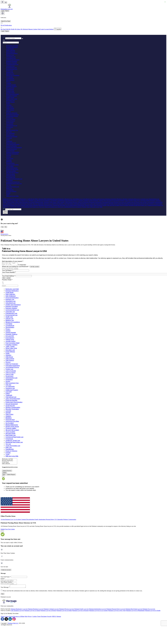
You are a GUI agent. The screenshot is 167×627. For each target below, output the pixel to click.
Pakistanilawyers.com (7, 9)
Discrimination (10, 80)
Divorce (8, 111)
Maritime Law (10, 74)
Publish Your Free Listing (8, 529)
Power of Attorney (11, 191)
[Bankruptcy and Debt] (9, 459)
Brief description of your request (12, 261)
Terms (39, 616)
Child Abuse (9, 106)
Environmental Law (11, 69)
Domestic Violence (11, 86)
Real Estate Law (10, 177)
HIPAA (54, 616)
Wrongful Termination (12, 153)
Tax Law (8, 185)
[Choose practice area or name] (22, 38)
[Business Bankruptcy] (9, 460)
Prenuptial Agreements (12, 114)
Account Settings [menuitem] (48, 29)
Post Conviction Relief (12, 94)
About (2, 616)
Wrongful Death (10, 175)
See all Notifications (6, 25)
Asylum (8, 128)
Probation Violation (11, 95)
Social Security (10, 150)
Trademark (9, 141)
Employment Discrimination (14, 147)
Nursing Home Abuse (12, 169)
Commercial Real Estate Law (14, 179)
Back (4, 474)
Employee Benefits (11, 146)
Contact (7, 616)
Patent (8, 139)
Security (49, 616)
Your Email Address (8, 276)
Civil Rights (9, 77)
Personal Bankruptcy (12, 53)
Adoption (8, 105)
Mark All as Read (5, 21)
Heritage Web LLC (13, 623)
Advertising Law (11, 56)
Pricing (11, 616)
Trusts (8, 194)
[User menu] (1, 27)
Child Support (10, 110)
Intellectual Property (11, 136)
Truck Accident (10, 174)
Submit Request (11, 474)
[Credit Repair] (9, 462)
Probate (8, 193)
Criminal (8, 83)
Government (9, 124)
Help (26, 616)
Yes (2, 227)
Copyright (9, 138)
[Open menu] (2, 2)
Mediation (9, 161)
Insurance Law (10, 135)
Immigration (9, 127)
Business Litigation (11, 63)
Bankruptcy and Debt (12, 45)
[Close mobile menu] (6, 3)
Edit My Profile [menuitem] (10, 29)
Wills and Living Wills (12, 196)
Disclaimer (44, 616)
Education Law (10, 100)
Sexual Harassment (11, 149)
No (5, 227)
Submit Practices (7, 470)
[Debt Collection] (9, 463)
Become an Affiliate (18, 616)
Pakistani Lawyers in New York (117, 610)
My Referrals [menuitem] (24, 29)
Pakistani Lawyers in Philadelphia (135, 610)
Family (8, 103)
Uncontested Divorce (12, 116)
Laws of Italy (10, 122)
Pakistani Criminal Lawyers (51, 609)
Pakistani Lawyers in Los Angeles (98, 610)
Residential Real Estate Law (14, 183)
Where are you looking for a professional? (15, 266)
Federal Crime (10, 91)
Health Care (9, 70)
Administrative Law (11, 125)
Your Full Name (7, 270)
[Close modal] (2, 531)
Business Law (10, 55)
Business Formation (11, 61)
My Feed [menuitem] (3, 29)
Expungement (10, 89)
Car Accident (9, 166)
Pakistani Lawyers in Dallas (64, 610)
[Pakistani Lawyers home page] (9, 7)
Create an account (6, 569)
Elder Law (9, 188)
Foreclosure (9, 180)
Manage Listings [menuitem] (32, 29)
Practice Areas (7, 280)
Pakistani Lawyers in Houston (80, 610)
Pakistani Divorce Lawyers (66, 609)
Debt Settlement (10, 52)
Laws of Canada (10, 119)
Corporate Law (10, 66)
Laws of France (10, 121)
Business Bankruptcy (12, 47)
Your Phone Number (9, 272)
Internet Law (9, 72)
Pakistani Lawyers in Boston (48, 610)
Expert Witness (10, 102)
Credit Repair (10, 48)
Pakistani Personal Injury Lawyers (115, 609)
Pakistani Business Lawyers (35, 609)
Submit (4, 472)
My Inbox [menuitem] (17, 29)
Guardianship (10, 189)
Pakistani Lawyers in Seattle (152, 610)
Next (4, 278)
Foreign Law (9, 117)
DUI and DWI (10, 88)
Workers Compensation (12, 152)
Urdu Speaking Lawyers (17, 610)
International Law (11, 142)
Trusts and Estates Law (12, 186)
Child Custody (10, 108)
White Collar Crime (11, 99)
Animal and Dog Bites (12, 164)
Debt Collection (10, 50)
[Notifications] (3, 13)
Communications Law (12, 64)
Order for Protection (11, 113)
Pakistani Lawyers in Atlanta (32, 610)
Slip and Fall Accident (12, 172)
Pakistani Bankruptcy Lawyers (19, 609)
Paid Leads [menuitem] (41, 29)
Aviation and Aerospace (12, 59)
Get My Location (34, 266)
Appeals (8, 157)
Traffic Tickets (10, 97)
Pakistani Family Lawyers (81, 609)
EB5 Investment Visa (12, 130)
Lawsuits (8, 155)
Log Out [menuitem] (58, 29)
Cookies (34, 616)
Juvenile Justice (10, 92)
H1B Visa (9, 132)
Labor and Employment (12, 144)
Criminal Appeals (11, 84)
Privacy (8, 81)
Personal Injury (10, 163)
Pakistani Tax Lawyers (149, 609)
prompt (8, 278)
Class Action (9, 158)
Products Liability (11, 171)
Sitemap (59, 616)
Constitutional (10, 78)
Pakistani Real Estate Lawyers (134, 609)
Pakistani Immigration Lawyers (97, 609)
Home (2, 230)
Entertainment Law (11, 67)
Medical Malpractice (11, 168)
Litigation (9, 160)
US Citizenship (10, 133)
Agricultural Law (11, 58)
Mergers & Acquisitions (12, 75)
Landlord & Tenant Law (13, 182)
